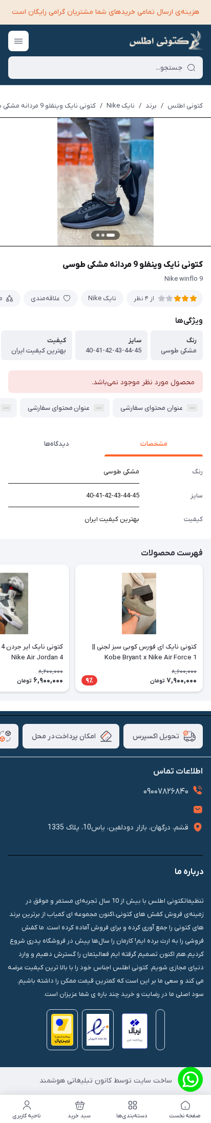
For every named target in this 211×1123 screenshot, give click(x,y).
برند (151, 105)
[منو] (18, 41)
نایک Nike (121, 105)
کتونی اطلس (185, 105)
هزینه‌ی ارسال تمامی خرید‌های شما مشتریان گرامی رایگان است (105, 12)
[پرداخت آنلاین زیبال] (132, 1033)
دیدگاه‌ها (56, 444)
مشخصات (153, 444)
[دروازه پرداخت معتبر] (60, 1033)
